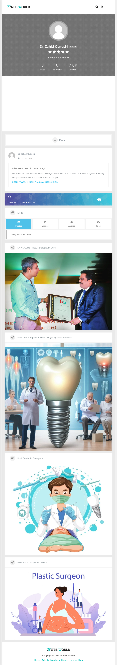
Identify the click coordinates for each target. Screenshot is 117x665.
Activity (45, 660)
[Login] (101, 7)
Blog (80, 660)
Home (37, 660)
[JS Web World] (18, 7)
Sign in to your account (21, 202)
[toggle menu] (9, 82)
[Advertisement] (58, 98)
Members (55, 660)
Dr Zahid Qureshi (26, 154)
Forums (73, 660)
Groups (64, 660)
